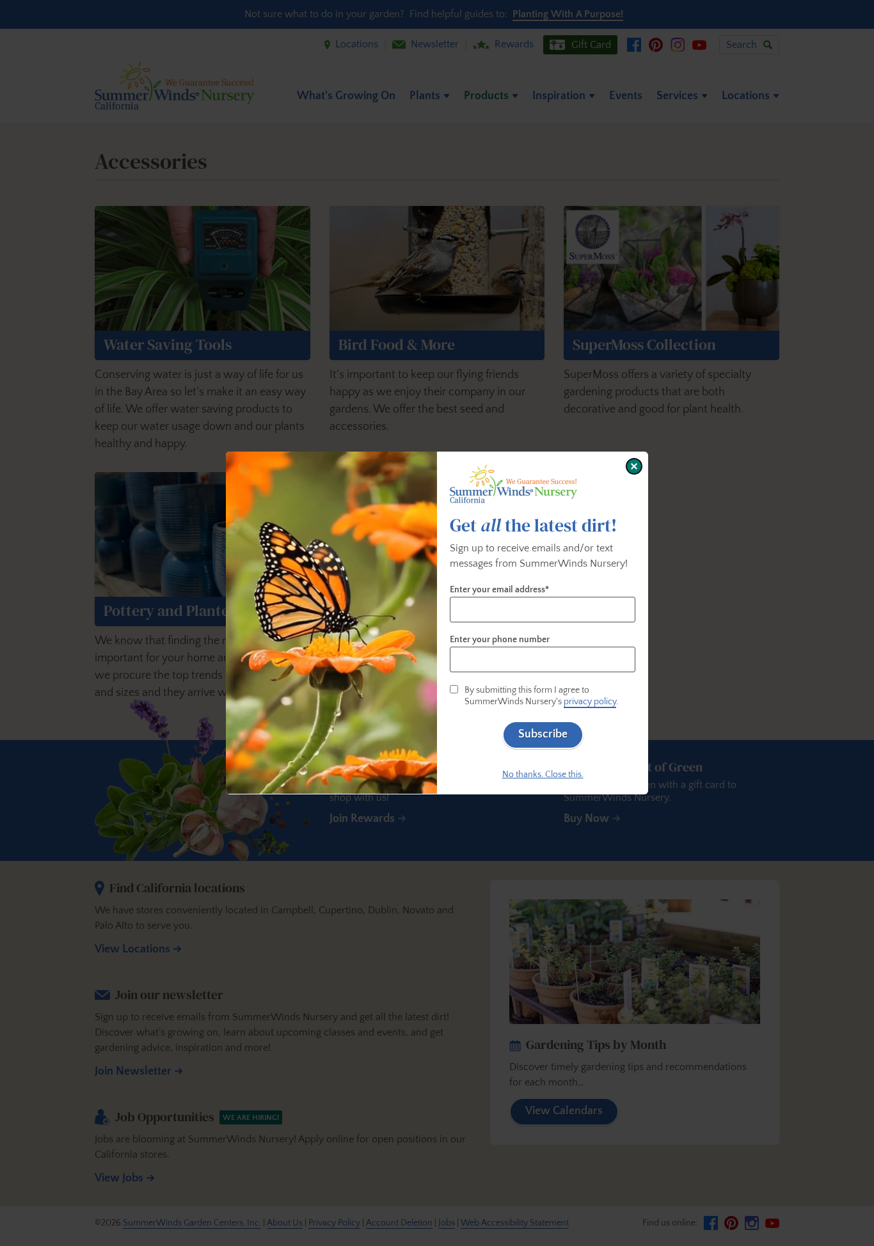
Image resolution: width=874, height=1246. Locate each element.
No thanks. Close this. (543, 774)
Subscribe (543, 734)
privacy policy (590, 702)
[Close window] (634, 466)
